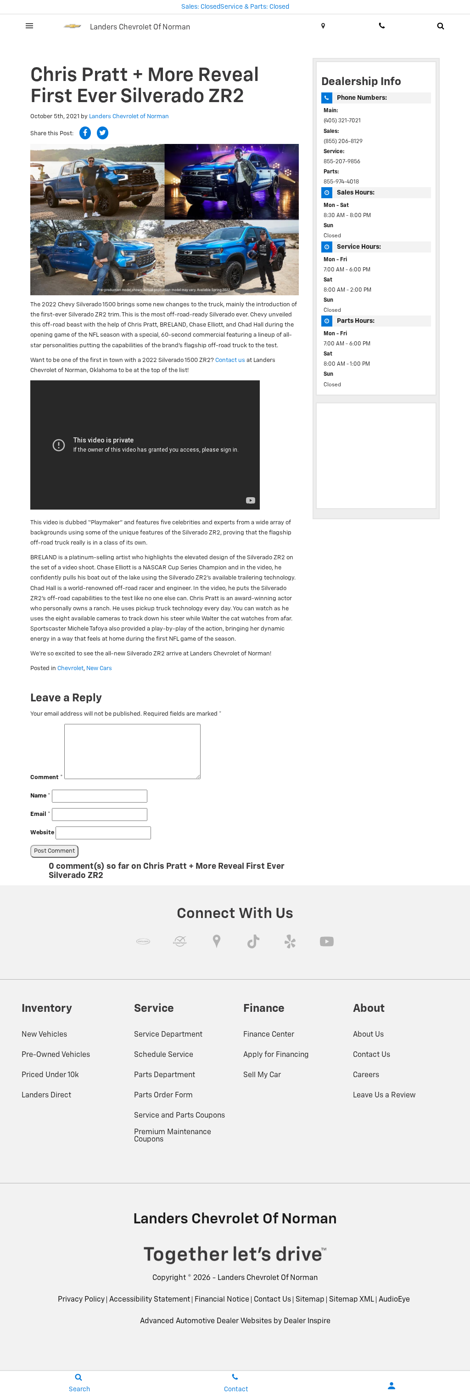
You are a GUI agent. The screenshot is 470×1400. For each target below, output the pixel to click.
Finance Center (268, 1035)
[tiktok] (253, 941)
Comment (46, 777)
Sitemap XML (351, 1299)
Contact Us (371, 1055)
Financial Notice (222, 1299)
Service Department (168, 1035)
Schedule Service (163, 1055)
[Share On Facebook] (85, 132)
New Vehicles (44, 1035)
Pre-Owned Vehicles (56, 1055)
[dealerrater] (180, 941)
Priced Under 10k (50, 1075)
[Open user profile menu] (391, 1386)
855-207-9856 (342, 162)
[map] (217, 941)
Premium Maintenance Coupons (172, 1136)
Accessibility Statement (149, 1299)
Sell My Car (262, 1075)
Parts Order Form (163, 1095)
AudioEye (394, 1299)
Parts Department (164, 1075)
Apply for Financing (276, 1055)
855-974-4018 (341, 182)
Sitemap (310, 1299)
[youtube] (327, 941)
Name (40, 796)
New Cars (99, 668)
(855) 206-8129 (343, 141)
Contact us (230, 360)
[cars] (143, 941)
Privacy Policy (81, 1299)
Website (42, 833)
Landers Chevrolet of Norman (129, 117)
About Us (368, 1035)
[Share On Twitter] (102, 132)
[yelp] (290, 941)
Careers (366, 1075)
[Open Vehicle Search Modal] (440, 25)
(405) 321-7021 (342, 121)
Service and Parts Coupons (179, 1115)
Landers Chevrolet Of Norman (268, 1278)
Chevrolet (70, 668)
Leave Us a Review (384, 1095)
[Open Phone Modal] (381, 25)
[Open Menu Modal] (29, 25)
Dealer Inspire (307, 1321)
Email (40, 814)
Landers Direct (46, 1095)
